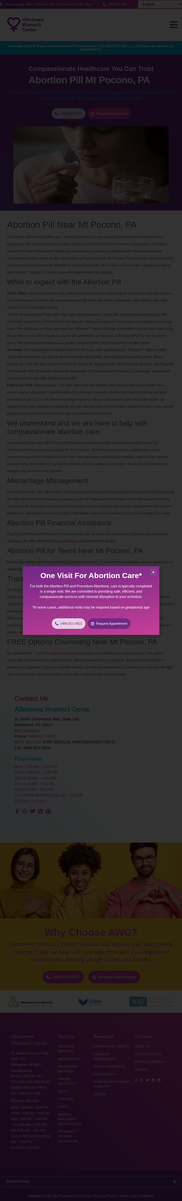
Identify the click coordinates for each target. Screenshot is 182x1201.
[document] (91, 600)
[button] (153, 572)
